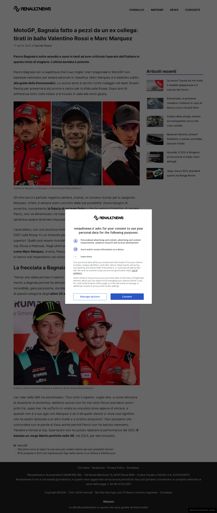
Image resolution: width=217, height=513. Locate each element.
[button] (108, 256)
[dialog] (108, 256)
